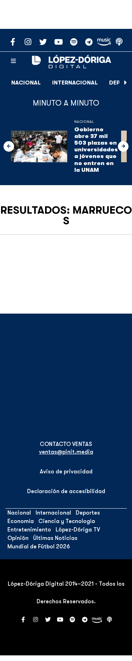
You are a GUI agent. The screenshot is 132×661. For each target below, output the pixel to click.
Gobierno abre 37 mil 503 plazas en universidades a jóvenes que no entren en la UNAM (96, 149)
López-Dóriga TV (78, 530)
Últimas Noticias (55, 538)
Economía (20, 521)
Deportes (88, 513)
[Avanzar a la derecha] (125, 83)
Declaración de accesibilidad (66, 491)
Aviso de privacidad (66, 471)
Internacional (75, 83)
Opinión (18, 538)
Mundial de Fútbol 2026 (38, 546)
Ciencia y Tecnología (66, 521)
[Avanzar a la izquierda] (9, 146)
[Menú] (13, 61)
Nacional (26, 83)
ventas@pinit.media (66, 452)
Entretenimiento (29, 530)
